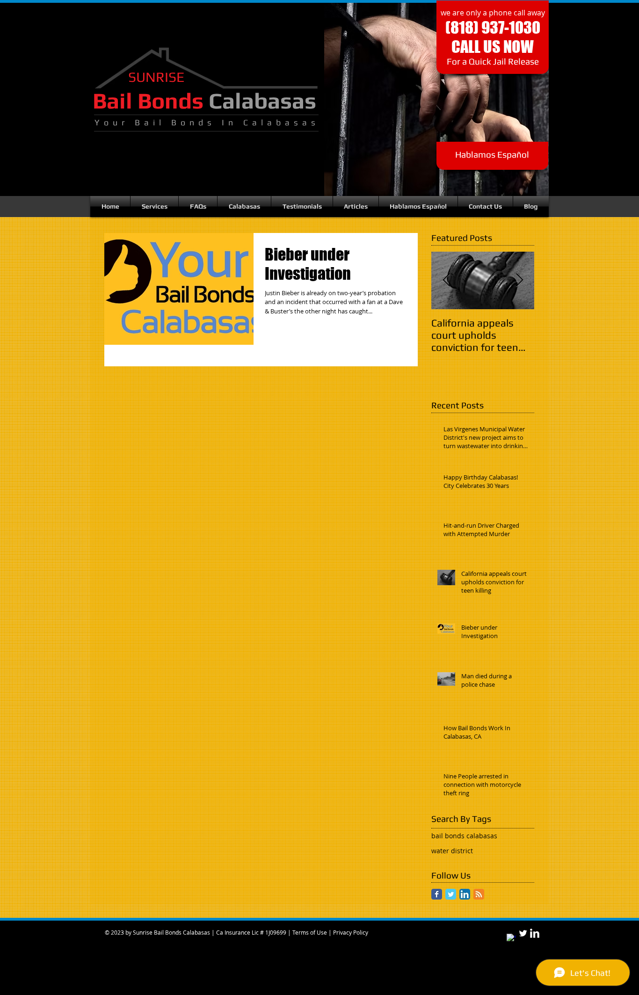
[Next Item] (519, 280)
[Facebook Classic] (436, 894)
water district (452, 850)
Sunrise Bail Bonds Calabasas (171, 932)
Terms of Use (309, 932)
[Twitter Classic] (450, 894)
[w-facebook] (511, 938)
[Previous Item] (446, 280)
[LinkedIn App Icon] (464, 894)
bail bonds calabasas (464, 835)
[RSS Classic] (478, 894)
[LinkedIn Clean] (534, 933)
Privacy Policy (350, 932)
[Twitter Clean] (523, 933)
